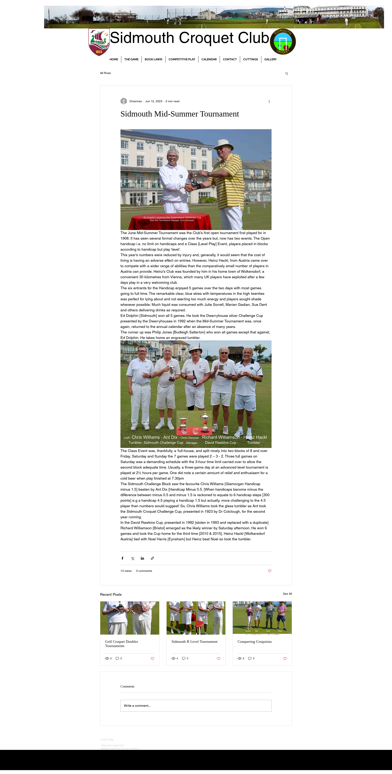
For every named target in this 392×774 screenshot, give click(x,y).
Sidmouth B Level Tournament (194, 641)
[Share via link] (152, 558)
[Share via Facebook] (122, 558)
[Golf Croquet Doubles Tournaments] (129, 618)
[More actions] (269, 101)
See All (287, 593)
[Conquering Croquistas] (262, 618)
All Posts (105, 73)
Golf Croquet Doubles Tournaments (121, 643)
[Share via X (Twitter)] (132, 558)
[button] (287, 73)
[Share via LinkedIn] (142, 558)
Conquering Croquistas (255, 641)
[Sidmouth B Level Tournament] (196, 618)
